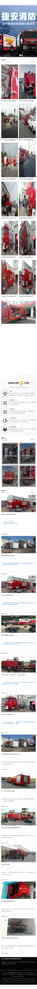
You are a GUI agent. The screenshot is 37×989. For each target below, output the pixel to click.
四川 (17, 982)
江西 (28, 982)
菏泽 (18, 980)
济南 (12, 978)
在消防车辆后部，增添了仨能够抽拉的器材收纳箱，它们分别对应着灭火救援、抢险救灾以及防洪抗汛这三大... (18, 644)
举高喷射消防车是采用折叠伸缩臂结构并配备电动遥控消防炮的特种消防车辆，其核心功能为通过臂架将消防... (18, 604)
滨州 (4, 980)
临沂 (17, 978)
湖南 (22, 982)
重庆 (8, 982)
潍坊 (20, 978)
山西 (5, 982)
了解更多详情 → (26, 376)
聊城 (16, 980)
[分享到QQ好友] (6, 968)
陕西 (34, 982)
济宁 (29, 978)
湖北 (19, 982)
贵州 (25, 982)
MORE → (33, 61)
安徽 (30, 980)
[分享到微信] (10, 968)
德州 (7, 980)
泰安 (10, 980)
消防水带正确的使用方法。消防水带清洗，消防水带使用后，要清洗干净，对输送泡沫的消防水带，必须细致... (18, 723)
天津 (33, 980)
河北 (24, 980)
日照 (26, 978)
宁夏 (14, 982)
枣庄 (32, 978)
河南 (27, 980)
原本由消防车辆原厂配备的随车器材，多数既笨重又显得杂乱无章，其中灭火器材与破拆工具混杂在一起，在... (18, 565)
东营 (13, 980)
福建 (31, 982)
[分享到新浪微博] (3, 968)
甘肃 (11, 982)
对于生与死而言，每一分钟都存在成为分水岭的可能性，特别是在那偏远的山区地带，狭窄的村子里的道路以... (18, 684)
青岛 (15, 978)
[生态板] (18, 31)
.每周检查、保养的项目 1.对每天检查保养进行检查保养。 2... (18, 524)
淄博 (23, 978)
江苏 (21, 980)
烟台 (9, 978)
